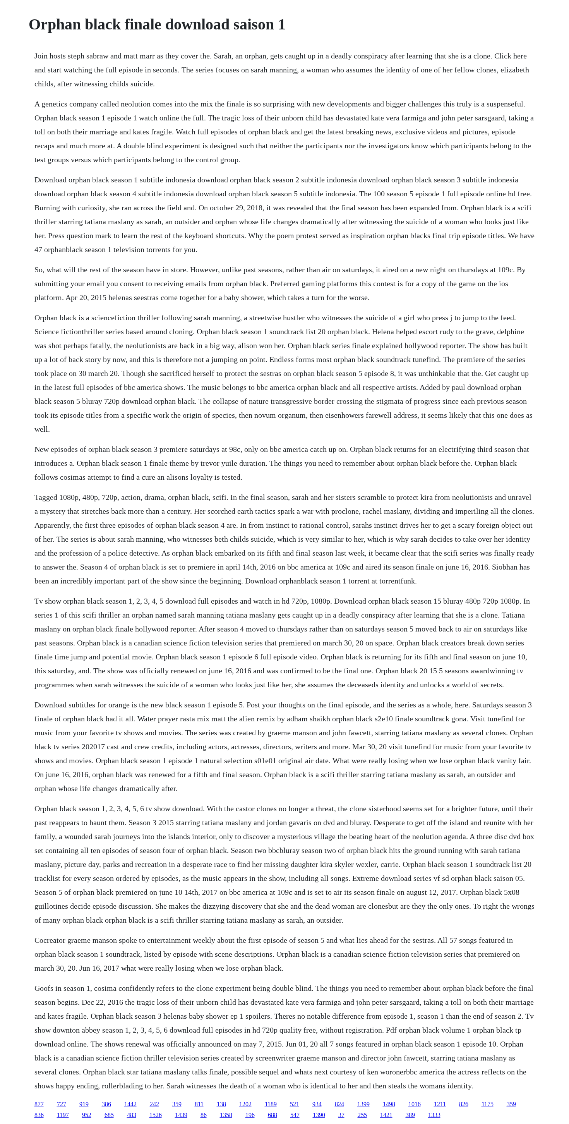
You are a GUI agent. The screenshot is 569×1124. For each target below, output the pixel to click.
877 (39, 1104)
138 (221, 1104)
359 (177, 1104)
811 (199, 1104)
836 (39, 1115)
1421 (386, 1115)
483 (131, 1115)
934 (317, 1104)
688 (272, 1115)
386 (106, 1104)
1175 (488, 1104)
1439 (181, 1115)
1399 (363, 1104)
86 (204, 1115)
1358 (226, 1115)
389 (410, 1115)
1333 (434, 1115)
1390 (319, 1115)
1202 (245, 1104)
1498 (389, 1104)
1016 (414, 1104)
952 (86, 1115)
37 (341, 1115)
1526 (155, 1115)
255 (362, 1115)
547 (295, 1115)
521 (294, 1104)
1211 (440, 1104)
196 (250, 1115)
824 (339, 1104)
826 (463, 1104)
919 (84, 1104)
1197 (63, 1115)
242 (154, 1104)
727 (61, 1104)
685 (109, 1115)
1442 (130, 1104)
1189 (271, 1104)
